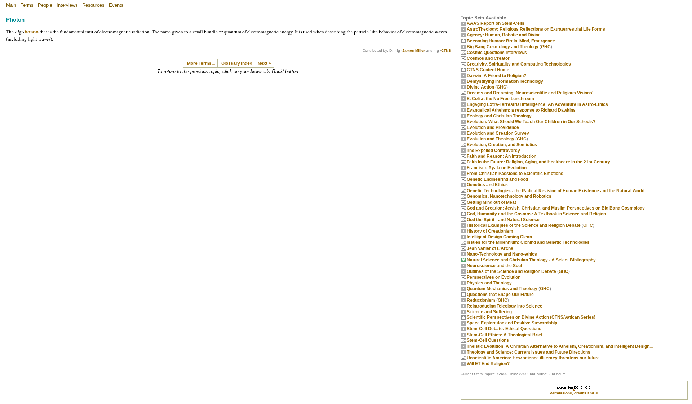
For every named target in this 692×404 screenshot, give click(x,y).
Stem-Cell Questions (488, 340)
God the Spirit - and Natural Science (503, 219)
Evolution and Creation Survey (498, 133)
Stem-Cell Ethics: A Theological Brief (504, 334)
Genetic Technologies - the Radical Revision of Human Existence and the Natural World (555, 190)
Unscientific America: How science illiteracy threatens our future (533, 357)
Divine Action (480, 87)
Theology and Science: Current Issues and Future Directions (528, 352)
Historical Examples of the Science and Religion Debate (524, 225)
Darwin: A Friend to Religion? (496, 75)
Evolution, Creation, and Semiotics (502, 144)
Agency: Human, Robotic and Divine (504, 34)
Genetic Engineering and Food (497, 179)
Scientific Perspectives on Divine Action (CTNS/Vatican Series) (531, 317)
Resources (93, 5)
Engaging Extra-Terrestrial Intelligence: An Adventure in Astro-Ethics (537, 104)
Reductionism (481, 300)
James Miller (413, 51)
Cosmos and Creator (488, 58)
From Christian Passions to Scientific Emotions (515, 173)
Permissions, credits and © (574, 393)
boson (32, 32)
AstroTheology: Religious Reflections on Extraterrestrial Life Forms (536, 29)
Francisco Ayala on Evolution (497, 167)
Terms (27, 5)
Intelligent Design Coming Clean (499, 236)
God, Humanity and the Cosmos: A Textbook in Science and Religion (536, 213)
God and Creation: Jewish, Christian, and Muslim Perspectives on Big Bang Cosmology (556, 208)
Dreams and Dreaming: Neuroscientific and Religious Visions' (530, 92)
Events (116, 5)
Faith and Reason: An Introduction (501, 156)
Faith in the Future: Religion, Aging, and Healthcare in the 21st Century (538, 162)
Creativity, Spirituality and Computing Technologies (519, 64)
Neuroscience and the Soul (494, 265)
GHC (546, 46)
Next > (264, 63)
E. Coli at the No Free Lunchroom (500, 98)
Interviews (67, 5)
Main (11, 5)
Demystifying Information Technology (505, 81)
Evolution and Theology (490, 139)
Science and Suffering (489, 311)
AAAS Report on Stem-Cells (495, 23)
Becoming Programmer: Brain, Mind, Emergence (511, 41)
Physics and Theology (489, 283)
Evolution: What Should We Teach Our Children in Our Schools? (531, 121)
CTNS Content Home (488, 69)
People (45, 5)
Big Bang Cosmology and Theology (502, 46)
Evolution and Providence (493, 127)
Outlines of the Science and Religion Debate (511, 271)
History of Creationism (490, 231)
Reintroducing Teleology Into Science (504, 306)
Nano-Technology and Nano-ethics (502, 254)
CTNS (446, 51)
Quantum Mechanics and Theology (502, 288)
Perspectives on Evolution (493, 277)
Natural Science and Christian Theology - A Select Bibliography (531, 259)
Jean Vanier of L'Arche (490, 248)
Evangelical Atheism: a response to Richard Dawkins (521, 110)
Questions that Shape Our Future (500, 294)
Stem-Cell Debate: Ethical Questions (504, 328)
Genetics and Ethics (487, 184)
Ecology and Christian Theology (499, 115)
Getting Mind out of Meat (491, 202)
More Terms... (201, 63)
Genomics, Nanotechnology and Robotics (509, 196)
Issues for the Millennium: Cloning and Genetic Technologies (528, 242)
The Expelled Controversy (493, 150)
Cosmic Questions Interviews (497, 52)
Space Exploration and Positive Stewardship (512, 323)
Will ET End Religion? (488, 363)
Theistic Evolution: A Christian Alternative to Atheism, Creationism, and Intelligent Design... (560, 346)
